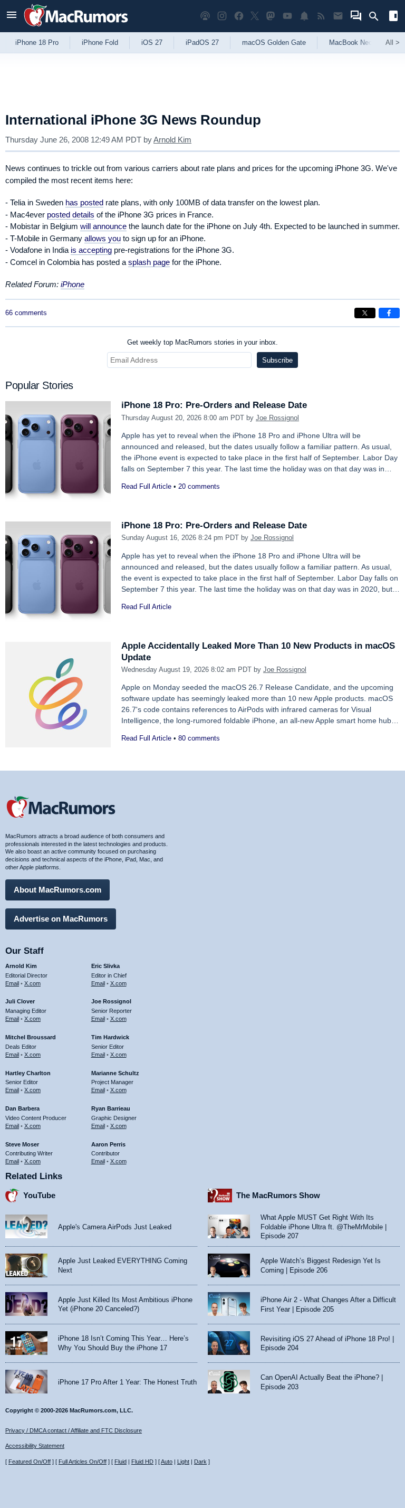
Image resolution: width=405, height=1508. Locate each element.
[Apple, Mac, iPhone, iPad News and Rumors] (76, 28)
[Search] (377, 16)
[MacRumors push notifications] (304, 16)
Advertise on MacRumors (61, 918)
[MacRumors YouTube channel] (287, 16)
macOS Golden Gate (274, 42)
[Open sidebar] (393, 17)
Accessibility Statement (34, 1446)
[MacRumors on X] (254, 16)
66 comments (26, 313)
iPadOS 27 (202, 42)
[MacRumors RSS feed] (321, 16)
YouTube (39, 1195)
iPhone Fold (100, 42)
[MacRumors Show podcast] (205, 16)
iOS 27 (151, 42)
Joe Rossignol (277, 418)
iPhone (72, 284)
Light (183, 1461)
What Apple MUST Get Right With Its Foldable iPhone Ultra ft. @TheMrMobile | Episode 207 (324, 1226)
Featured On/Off (29, 1461)
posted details (70, 214)
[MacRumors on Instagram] (222, 16)
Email (12, 983)
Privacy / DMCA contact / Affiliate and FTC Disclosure (73, 1430)
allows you (102, 238)
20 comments (199, 486)
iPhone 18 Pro (37, 42)
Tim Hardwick (110, 1037)
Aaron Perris (108, 1144)
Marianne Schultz (115, 1073)
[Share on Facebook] (389, 313)
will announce (103, 226)
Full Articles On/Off (83, 1461)
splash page (149, 262)
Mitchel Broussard (30, 1037)
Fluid (120, 1461)
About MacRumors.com (57, 889)
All (392, 42)
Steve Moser (22, 1144)
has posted (84, 202)
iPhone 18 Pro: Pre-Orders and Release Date (214, 405)
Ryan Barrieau (110, 1108)
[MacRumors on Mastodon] (270, 16)
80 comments (199, 738)
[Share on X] (364, 313)
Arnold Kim (172, 139)
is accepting (91, 249)
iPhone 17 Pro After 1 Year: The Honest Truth (127, 1382)
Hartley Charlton (28, 1073)
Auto (166, 1461)
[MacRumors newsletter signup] (338, 16)
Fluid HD (142, 1461)
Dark (200, 1461)
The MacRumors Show (278, 1195)
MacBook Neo (350, 42)
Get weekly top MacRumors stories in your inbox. (202, 342)
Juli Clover (20, 1001)
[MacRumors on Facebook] (239, 16)
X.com (32, 983)
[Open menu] (11, 16)
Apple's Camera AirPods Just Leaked (114, 1227)
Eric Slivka (105, 966)
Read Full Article (146, 486)
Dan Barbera (22, 1108)
